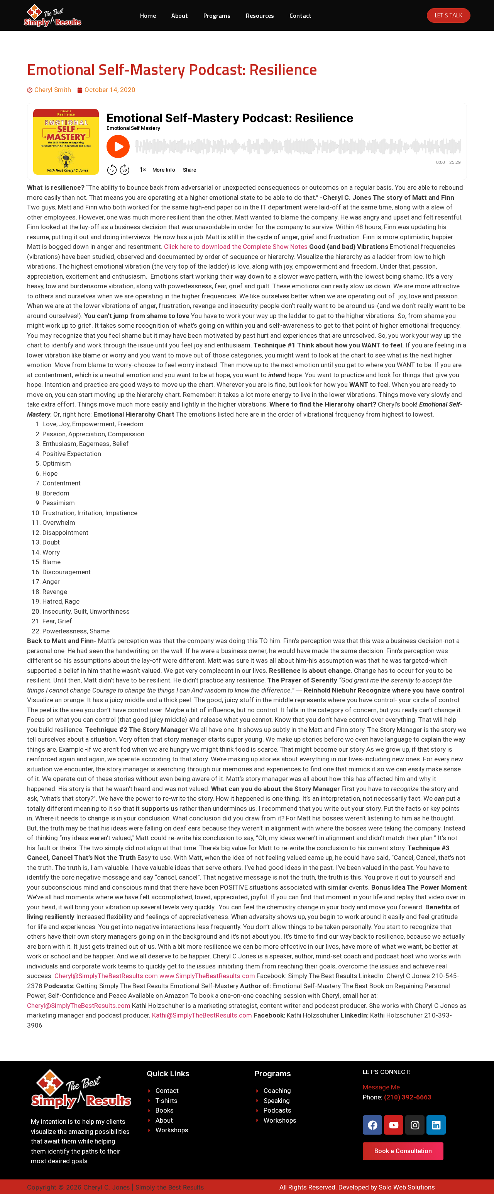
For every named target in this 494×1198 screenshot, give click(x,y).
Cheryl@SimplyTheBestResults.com (106, 976)
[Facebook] (372, 1125)
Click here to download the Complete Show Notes (236, 246)
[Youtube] (393, 1125)
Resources (260, 15)
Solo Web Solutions (407, 1187)
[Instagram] (415, 1125)
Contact (300, 15)
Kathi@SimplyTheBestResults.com (202, 1015)
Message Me (381, 1087)
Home (148, 15)
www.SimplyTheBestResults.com (207, 976)
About (179, 15)
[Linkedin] (436, 1125)
